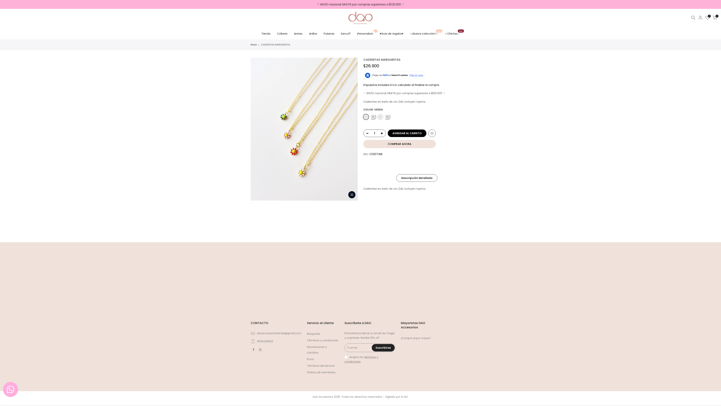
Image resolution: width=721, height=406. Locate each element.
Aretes (298, 34)
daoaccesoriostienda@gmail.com (279, 333)
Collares (282, 34)
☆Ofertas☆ (454, 33)
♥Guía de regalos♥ (391, 34)
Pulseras (329, 34)
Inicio (254, 44)
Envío (394, 85)
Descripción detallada (416, 178)
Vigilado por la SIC (396, 397)
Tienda (265, 34)
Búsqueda (313, 334)
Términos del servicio (321, 366)
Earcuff (346, 34)
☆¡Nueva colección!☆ (425, 33)
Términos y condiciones (322, 340)
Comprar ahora (399, 144)
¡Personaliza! (366, 33)
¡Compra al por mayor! (416, 338)
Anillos (313, 34)
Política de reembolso (321, 372)
